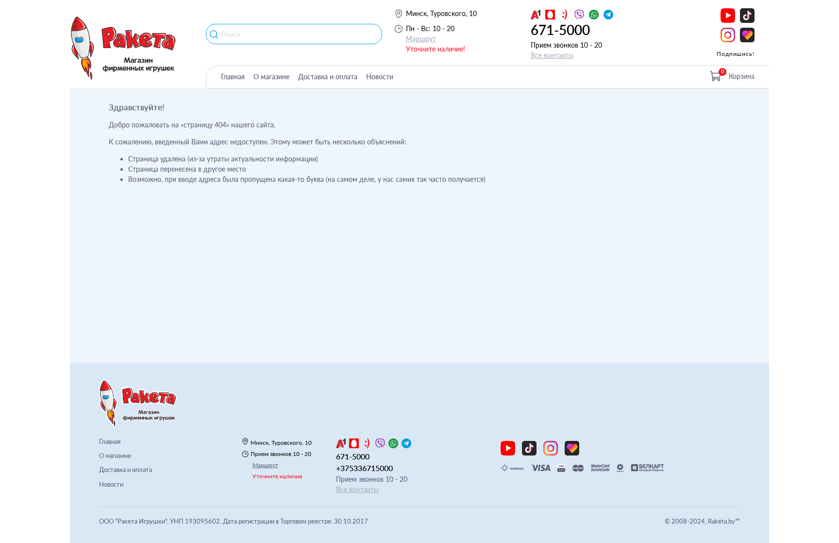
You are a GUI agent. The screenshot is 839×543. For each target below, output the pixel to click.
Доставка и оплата (327, 76)
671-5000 (560, 29)
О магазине (271, 76)
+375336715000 (364, 468)
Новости (379, 76)
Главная (233, 76)
